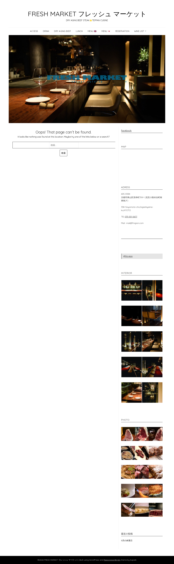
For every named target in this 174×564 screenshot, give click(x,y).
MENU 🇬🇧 (92, 31)
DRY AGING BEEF (62, 31)
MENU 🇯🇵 (106, 31)
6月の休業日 (126, 540)
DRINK (46, 31)
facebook (126, 130)
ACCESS (34, 31)
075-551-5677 (131, 216)
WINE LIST (139, 31)
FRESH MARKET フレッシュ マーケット (87, 14)
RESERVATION (122, 31)
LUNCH (79, 31)
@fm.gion (128, 256)
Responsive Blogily (112, 560)
